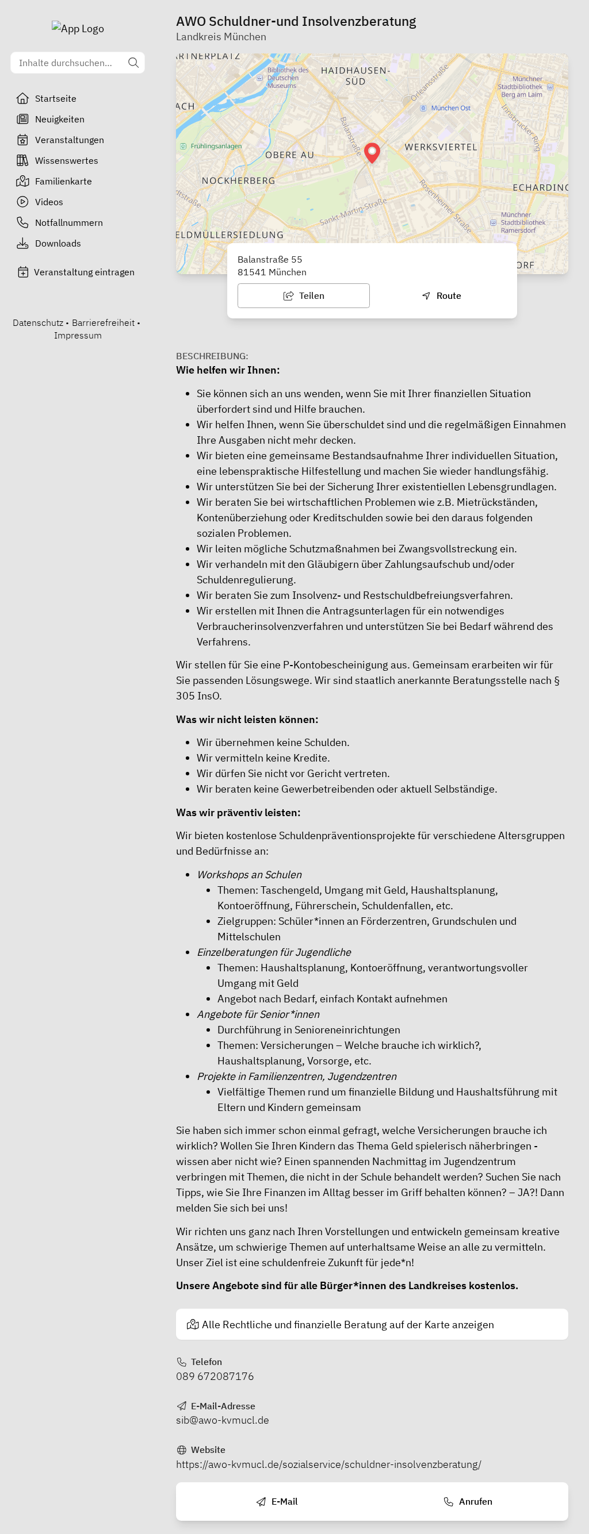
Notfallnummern (69, 222)
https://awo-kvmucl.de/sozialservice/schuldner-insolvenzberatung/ (328, 1464)
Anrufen (474, 1501)
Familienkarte (63, 181)
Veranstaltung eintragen (84, 272)
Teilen (310, 295)
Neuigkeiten (60, 119)
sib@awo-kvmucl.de (222, 1420)
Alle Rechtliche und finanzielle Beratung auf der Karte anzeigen (348, 1324)
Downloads (58, 243)
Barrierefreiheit (103, 322)
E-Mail (283, 1501)
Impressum (78, 335)
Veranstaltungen (69, 139)
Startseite (56, 98)
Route (447, 295)
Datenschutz (38, 322)
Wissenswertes (66, 160)
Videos (49, 201)
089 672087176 (215, 1376)
